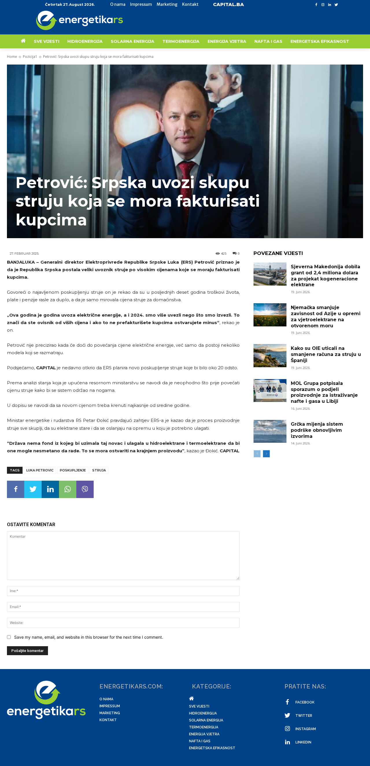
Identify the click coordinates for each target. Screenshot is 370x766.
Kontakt (108, 720)
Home (12, 56)
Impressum (109, 706)
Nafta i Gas (199, 741)
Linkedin (303, 742)
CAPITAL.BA (228, 4)
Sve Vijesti (199, 706)
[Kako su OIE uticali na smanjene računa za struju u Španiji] (270, 355)
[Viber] (85, 489)
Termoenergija (203, 727)
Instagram (305, 729)
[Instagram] (323, 4)
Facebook (304, 702)
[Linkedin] (329, 4)
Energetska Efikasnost (212, 748)
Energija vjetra (204, 734)
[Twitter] (336, 4)
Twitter (303, 716)
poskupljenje (73, 470)
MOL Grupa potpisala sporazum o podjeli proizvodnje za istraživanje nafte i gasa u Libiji (324, 392)
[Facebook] (316, 4)
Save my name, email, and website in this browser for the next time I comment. (88, 637)
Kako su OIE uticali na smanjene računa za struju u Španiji (326, 354)
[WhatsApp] (67, 489)
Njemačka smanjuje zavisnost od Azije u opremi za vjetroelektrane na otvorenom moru (325, 316)
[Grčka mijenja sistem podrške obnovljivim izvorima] (270, 431)
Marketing (109, 713)
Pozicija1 (30, 56)
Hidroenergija (203, 713)
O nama (106, 699)
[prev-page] (257, 454)
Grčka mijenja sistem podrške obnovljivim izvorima (317, 430)
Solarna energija (206, 720)
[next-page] (266, 454)
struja (99, 470)
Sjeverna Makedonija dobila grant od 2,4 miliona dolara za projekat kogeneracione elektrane (325, 275)
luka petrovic (39, 470)
